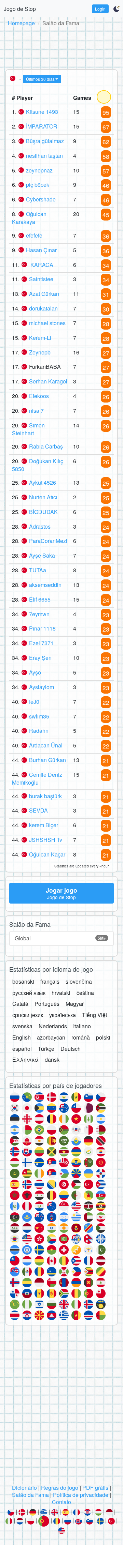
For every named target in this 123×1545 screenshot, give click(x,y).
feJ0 (34, 702)
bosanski (23, 981)
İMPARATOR (41, 126)
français (49, 981)
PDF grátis (95, 1487)
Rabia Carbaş (46, 446)
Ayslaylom (41, 687)
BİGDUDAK (43, 512)
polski (103, 1037)
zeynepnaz (39, 170)
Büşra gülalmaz (45, 141)
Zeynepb (40, 352)
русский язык (28, 993)
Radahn (39, 730)
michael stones (47, 323)
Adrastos (40, 526)
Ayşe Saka (42, 555)
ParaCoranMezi (48, 541)
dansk (52, 1059)
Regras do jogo (59, 1487)
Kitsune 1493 (42, 112)
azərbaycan (51, 1037)
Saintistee (41, 279)
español (22, 1048)
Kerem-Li (40, 338)
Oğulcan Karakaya (29, 218)
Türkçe (46, 1048)
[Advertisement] (61, 47)
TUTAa (37, 570)
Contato (61, 1502)
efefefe (34, 235)
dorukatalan (43, 308)
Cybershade (41, 199)
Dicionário (24, 1487)
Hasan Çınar (41, 250)
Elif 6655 (40, 599)
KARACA (41, 265)
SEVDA (38, 810)
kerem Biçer (43, 825)
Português (47, 1004)
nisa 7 (36, 410)
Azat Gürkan (44, 294)
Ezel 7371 (41, 643)
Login (100, 9)
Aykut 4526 (42, 482)
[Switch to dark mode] (116, 8)
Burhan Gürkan (47, 760)
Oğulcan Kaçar (47, 854)
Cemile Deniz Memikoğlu (37, 778)
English (21, 1037)
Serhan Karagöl (48, 381)
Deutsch (70, 1048)
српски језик (27, 1015)
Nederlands (53, 1026)
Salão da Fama (30, 1495)
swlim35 (39, 716)
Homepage (21, 23)
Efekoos (39, 396)
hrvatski (61, 993)
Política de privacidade (80, 1495)
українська (62, 1015)
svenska (22, 1026)
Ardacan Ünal (46, 745)
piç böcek (37, 184)
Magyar (75, 1004)
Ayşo (35, 672)
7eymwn (39, 614)
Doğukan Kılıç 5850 (37, 465)
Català (20, 1004)
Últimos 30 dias (40, 79)
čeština (85, 993)
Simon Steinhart (28, 429)
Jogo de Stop (20, 9)
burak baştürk (45, 796)
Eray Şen (40, 658)
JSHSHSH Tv (45, 840)
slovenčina (79, 981)
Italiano (82, 1026)
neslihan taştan (44, 156)
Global (60, 938)
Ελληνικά (25, 1059)
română (80, 1037)
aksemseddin (45, 585)
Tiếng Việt (94, 1015)
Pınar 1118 (42, 628)
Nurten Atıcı (43, 497)
